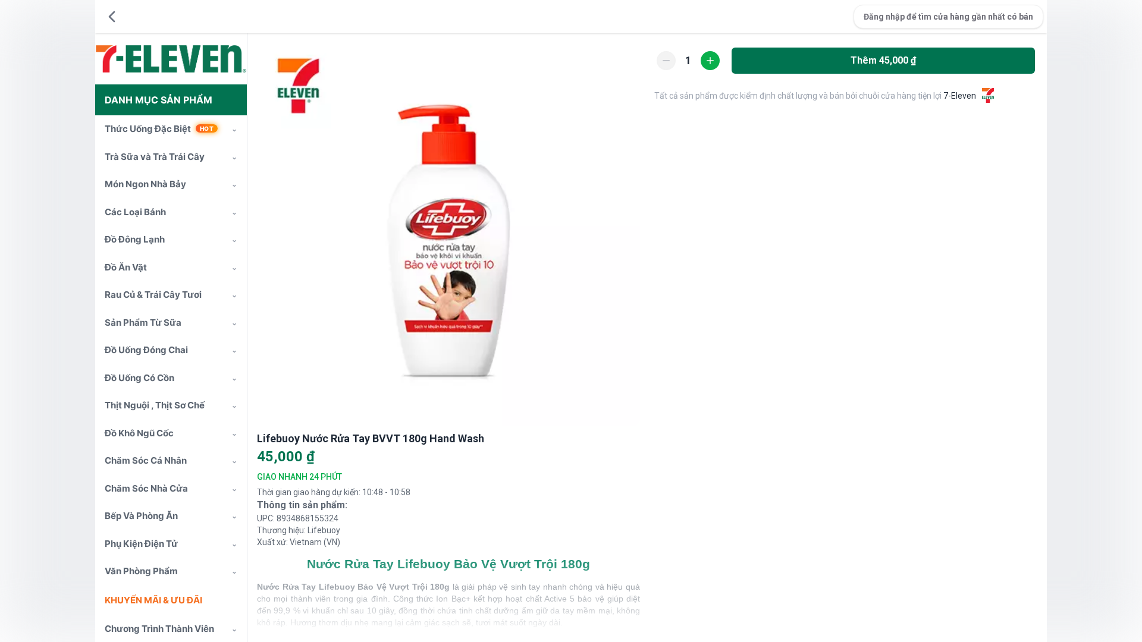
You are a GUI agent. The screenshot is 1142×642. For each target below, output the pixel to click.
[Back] (111, 16)
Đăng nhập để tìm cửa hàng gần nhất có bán (948, 16)
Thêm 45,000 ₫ (883, 60)
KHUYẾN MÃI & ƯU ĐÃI (153, 600)
